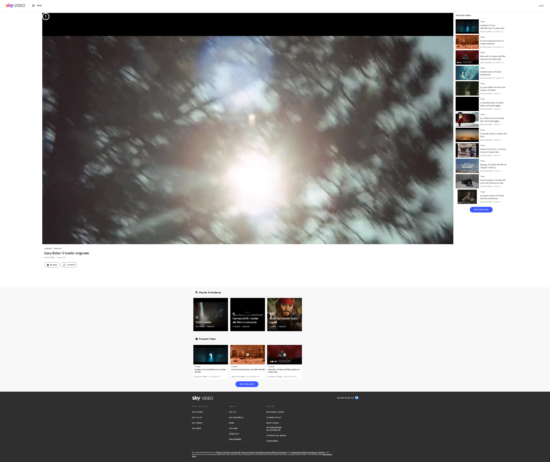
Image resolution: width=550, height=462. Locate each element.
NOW (231, 423)
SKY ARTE (196, 428)
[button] (52, 264)
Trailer (57, 248)
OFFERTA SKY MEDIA (276, 435)
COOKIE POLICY (274, 417)
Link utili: (270, 406)
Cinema (48, 248)
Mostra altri (481, 210)
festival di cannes (60, 274)
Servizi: (232, 406)
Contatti (321, 452)
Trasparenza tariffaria (299, 452)
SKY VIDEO (197, 423)
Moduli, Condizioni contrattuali (228, 452)
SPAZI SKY (234, 434)
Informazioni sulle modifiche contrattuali (271, 452)
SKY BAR (233, 428)
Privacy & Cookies (247, 452)
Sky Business (236, 417)
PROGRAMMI (235, 439)
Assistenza (312, 452)
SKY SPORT (197, 412)
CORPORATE (272, 441)
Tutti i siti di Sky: (200, 406)
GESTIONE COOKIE (275, 412)
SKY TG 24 (197, 417)
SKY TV (232, 412)
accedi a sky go (345, 398)
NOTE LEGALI (272, 423)
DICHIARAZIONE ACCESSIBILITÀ (273, 428)
